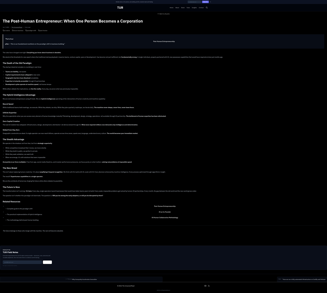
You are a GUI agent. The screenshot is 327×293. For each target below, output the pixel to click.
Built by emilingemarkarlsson (163, 290)
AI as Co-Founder (165, 212)
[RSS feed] (209, 286)
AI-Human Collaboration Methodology (165, 218)
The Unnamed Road (16, 27)
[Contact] (205, 286)
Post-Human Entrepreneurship (164, 41)
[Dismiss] (210, 2)
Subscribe (205, 1)
